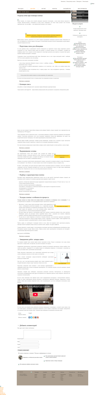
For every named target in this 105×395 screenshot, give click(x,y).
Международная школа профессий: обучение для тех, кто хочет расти (79, 45)
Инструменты (3, 394)
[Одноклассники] (33, 317)
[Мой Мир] (35, 317)
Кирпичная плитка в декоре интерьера (54, 360)
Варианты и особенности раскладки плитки (32, 357)
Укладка (2, 387)
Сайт (19, 347)
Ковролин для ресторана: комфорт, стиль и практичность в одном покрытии (80, 49)
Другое (27, 11)
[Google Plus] (37, 317)
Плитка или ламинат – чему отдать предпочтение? (80, 63)
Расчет (1, 390)
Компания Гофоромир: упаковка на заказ (80, 52)
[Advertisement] (44, 29)
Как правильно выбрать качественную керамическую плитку (80, 18)
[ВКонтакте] (29, 317)
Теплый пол (2, 393)
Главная (19, 11)
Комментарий (20, 338)
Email (19, 344)
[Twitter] (31, 317)
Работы (1, 391)
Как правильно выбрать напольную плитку (29, 364)
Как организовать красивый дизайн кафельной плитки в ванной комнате (56, 356)
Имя (18, 341)
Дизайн (23, 11)
